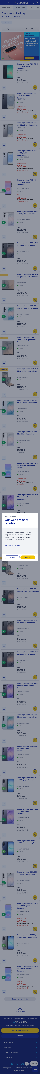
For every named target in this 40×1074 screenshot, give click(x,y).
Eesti (6, 516)
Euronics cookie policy (13, 545)
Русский (13, 516)
